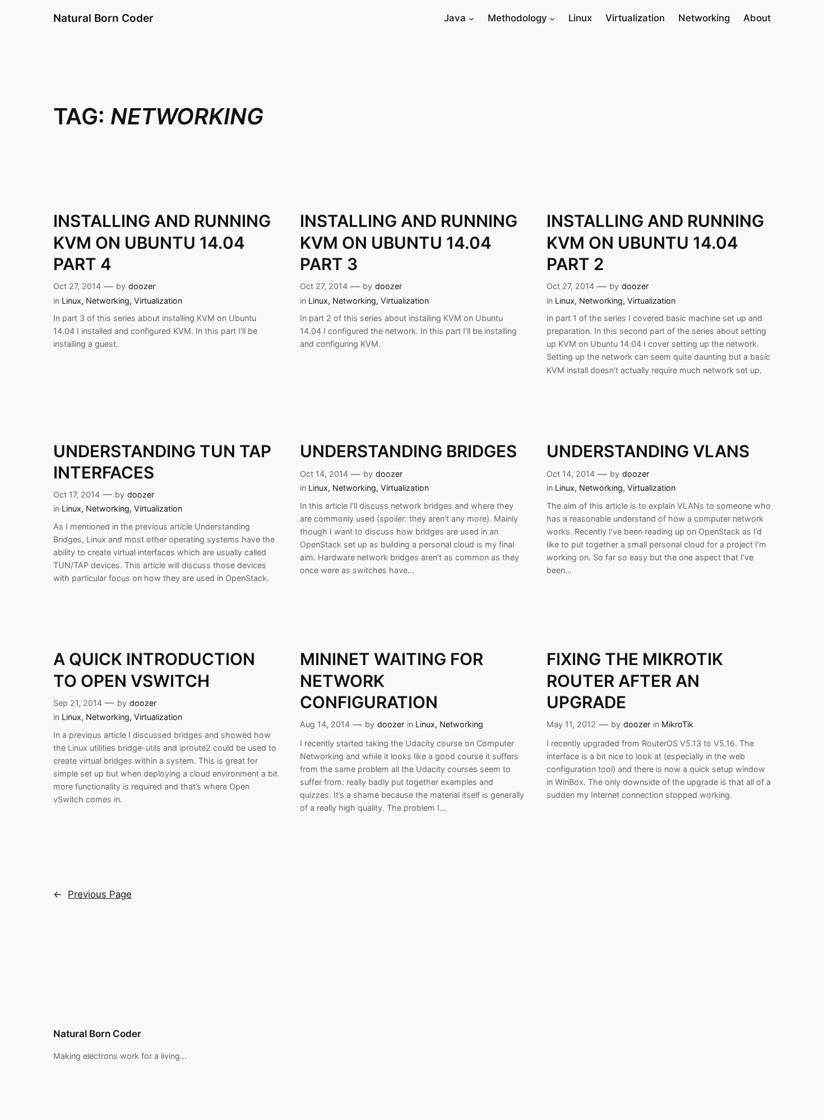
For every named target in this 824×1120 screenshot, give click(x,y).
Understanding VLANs (648, 451)
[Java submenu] (471, 18)
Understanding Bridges (408, 451)
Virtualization (158, 300)
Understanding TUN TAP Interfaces (162, 461)
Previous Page (92, 894)
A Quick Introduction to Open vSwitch (154, 669)
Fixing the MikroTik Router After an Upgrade (635, 680)
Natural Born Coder (103, 18)
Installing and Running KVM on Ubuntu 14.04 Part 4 (162, 242)
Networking (107, 300)
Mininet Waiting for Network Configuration (391, 680)
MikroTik (677, 724)
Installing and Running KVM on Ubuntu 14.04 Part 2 (655, 242)
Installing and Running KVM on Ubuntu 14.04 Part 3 (408, 242)
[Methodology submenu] (552, 18)
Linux (71, 300)
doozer (141, 286)
